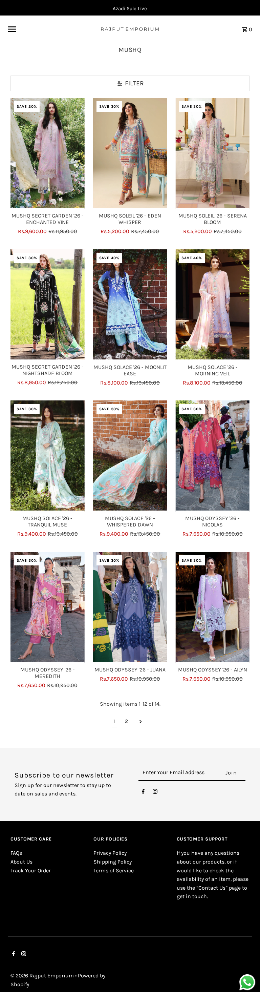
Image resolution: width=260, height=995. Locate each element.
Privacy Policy (110, 853)
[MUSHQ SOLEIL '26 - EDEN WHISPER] (130, 153)
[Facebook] (143, 793)
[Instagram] (155, 793)
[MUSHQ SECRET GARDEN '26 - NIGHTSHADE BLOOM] (47, 304)
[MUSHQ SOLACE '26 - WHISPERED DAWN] (130, 456)
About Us (21, 861)
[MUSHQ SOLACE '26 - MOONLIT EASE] (130, 304)
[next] (140, 721)
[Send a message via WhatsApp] (247, 982)
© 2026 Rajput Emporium (42, 975)
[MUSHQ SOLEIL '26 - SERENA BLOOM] (212, 153)
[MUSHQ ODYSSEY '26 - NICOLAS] (212, 456)
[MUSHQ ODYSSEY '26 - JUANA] (130, 607)
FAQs (16, 853)
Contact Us (211, 888)
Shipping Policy (112, 861)
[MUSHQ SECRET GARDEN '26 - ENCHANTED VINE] (47, 153)
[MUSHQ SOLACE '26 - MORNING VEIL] (212, 304)
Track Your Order (30, 870)
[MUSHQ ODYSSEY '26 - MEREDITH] (47, 607)
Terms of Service (113, 870)
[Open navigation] (51, 29)
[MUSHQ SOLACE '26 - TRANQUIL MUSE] (47, 456)
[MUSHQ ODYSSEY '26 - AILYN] (212, 607)
